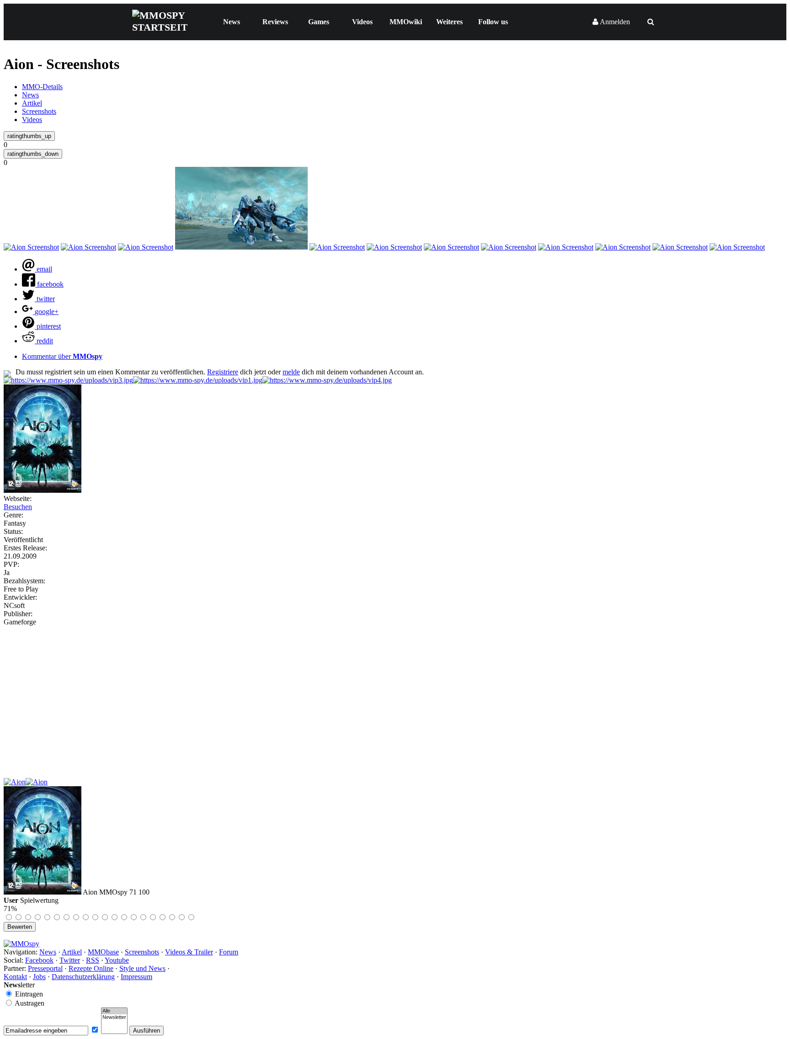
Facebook (39, 960)
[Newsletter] (114, 1017)
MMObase (103, 952)
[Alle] (114, 1011)
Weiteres (449, 22)
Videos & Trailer (189, 952)
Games (318, 22)
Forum (228, 952)
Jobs (39, 976)
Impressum (136, 976)
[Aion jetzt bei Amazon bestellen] (37, 782)
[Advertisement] (395, 695)
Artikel (32, 103)
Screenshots (39, 111)
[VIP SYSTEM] (68, 380)
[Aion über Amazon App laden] (15, 782)
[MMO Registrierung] (327, 380)
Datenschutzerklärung (83, 976)
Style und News (142, 968)
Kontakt (15, 976)
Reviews (275, 22)
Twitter (69, 960)
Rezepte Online (91, 968)
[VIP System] (197, 380)
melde (291, 372)
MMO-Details (42, 87)
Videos (362, 22)
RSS (92, 960)
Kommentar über (62, 356)
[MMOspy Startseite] (21, 944)
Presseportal (45, 968)
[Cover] (42, 490)
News (231, 22)
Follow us (493, 22)
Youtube (117, 960)
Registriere (222, 372)
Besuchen (18, 507)
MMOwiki (406, 22)
